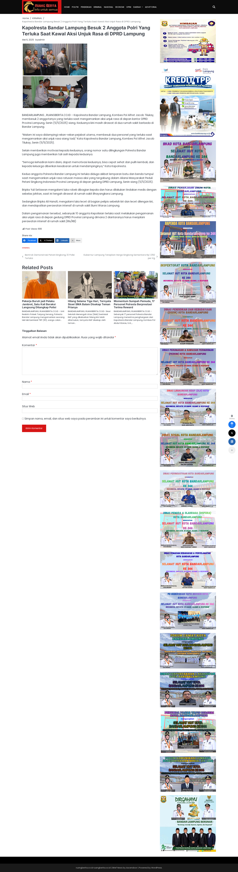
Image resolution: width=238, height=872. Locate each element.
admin (41, 39)
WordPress (156, 867)
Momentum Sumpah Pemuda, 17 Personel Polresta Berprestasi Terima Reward (134, 304)
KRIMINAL (98, 7)
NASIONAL (108, 7)
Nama (27, 382)
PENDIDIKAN (86, 7)
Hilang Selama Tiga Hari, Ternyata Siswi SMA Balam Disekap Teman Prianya (89, 304)
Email (26, 394)
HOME (67, 7)
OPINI (128, 7)
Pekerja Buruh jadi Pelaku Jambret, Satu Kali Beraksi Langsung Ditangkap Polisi (39, 304)
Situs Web (28, 406)
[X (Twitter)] (232, 433)
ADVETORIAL (151, 7)
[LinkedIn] (232, 441)
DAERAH (137, 7)
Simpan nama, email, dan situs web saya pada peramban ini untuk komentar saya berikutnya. (85, 419)
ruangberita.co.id (102, 867)
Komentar (29, 345)
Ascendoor (131, 867)
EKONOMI (119, 7)
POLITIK (75, 7)
